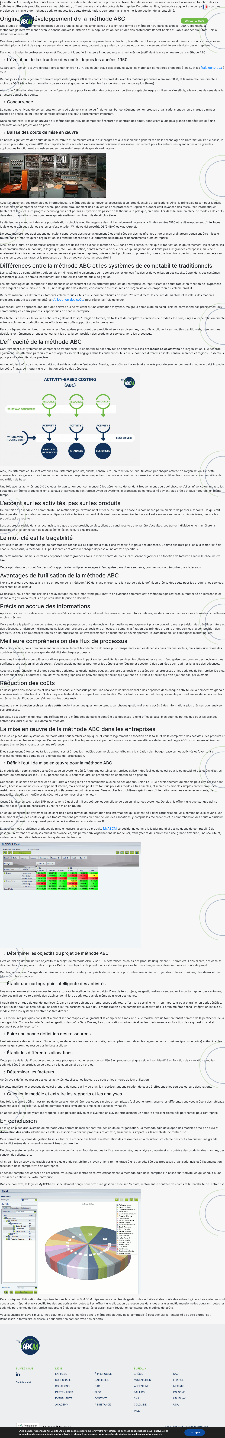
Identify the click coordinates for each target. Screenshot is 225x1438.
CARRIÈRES (102, 1380)
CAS (97, 1386)
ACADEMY (61, 1404)
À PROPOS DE (103, 1373)
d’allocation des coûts (68, 299)
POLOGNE (179, 1392)
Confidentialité (23, 1382)
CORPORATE (63, 1380)
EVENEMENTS (63, 1398)
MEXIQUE (179, 1386)
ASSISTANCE (103, 1404)
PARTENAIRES (64, 1392)
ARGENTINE (141, 1386)
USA (176, 1404)
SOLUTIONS (62, 1386)
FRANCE (178, 1380)
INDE (137, 1410)
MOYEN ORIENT (143, 1380)
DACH (176, 1373)
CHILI (137, 1398)
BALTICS (139, 1392)
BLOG (98, 1392)
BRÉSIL (138, 1373)
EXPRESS (61, 1373)
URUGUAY (179, 1398)
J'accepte (195, 1432)
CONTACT (101, 1398)
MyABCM (110, 828)
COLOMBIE (140, 1404)
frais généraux (211, 67)
